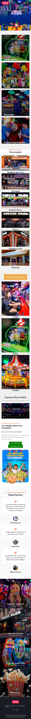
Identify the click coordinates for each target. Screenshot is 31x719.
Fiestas (7, 87)
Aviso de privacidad (19, 717)
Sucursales (9, 115)
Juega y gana (10, 60)
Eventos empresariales (14, 142)
